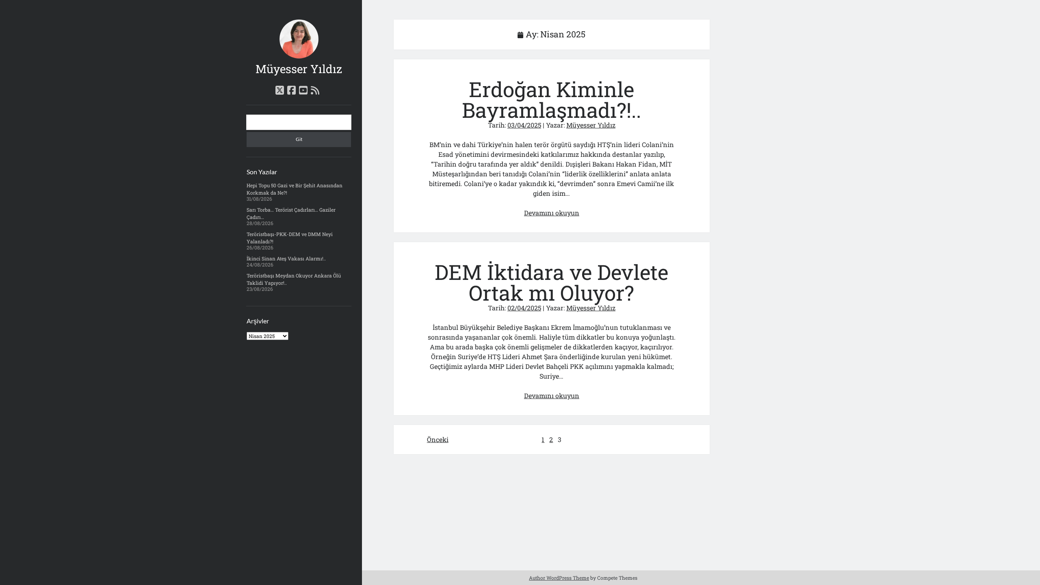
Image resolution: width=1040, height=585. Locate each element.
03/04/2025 (524, 125)
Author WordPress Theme (559, 577)
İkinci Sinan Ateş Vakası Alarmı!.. (286, 258)
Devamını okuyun (551, 212)
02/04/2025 (524, 307)
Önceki (437, 439)
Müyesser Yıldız (299, 68)
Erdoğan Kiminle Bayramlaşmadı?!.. (551, 100)
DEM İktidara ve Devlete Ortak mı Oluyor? (551, 282)
